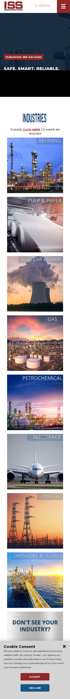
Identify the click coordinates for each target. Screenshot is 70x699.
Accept (35, 676)
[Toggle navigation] (63, 6)
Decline (35, 687)
